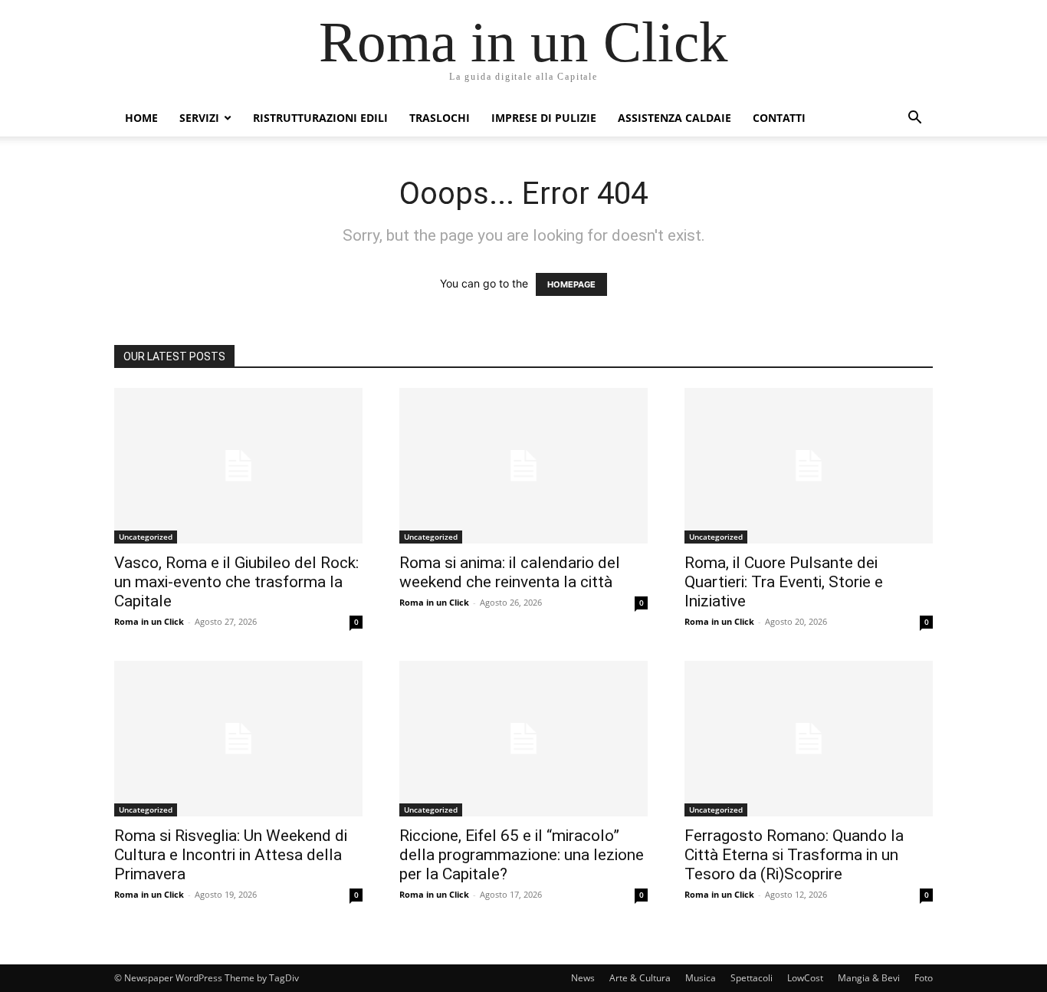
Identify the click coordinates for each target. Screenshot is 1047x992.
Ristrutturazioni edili (320, 117)
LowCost (805, 977)
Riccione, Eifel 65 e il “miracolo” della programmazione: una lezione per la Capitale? (521, 854)
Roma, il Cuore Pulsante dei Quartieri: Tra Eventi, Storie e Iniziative (783, 581)
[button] (914, 119)
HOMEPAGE (571, 284)
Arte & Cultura (640, 977)
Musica (700, 977)
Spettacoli (751, 977)
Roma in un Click (149, 621)
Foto (923, 977)
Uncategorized (145, 536)
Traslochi (439, 117)
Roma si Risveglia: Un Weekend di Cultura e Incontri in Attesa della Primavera (230, 854)
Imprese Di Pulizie (543, 117)
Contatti (779, 117)
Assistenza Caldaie (674, 117)
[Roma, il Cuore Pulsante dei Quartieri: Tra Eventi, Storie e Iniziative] (808, 466)
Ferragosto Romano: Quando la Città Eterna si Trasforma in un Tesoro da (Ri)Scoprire (794, 854)
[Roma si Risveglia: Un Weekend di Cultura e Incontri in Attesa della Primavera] (238, 738)
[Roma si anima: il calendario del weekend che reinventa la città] (523, 466)
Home (141, 117)
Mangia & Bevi (869, 977)
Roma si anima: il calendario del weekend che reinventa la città (509, 572)
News (583, 977)
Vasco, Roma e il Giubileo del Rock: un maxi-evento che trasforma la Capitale (236, 581)
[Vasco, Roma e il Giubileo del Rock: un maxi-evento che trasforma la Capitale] (238, 466)
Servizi (199, 117)
